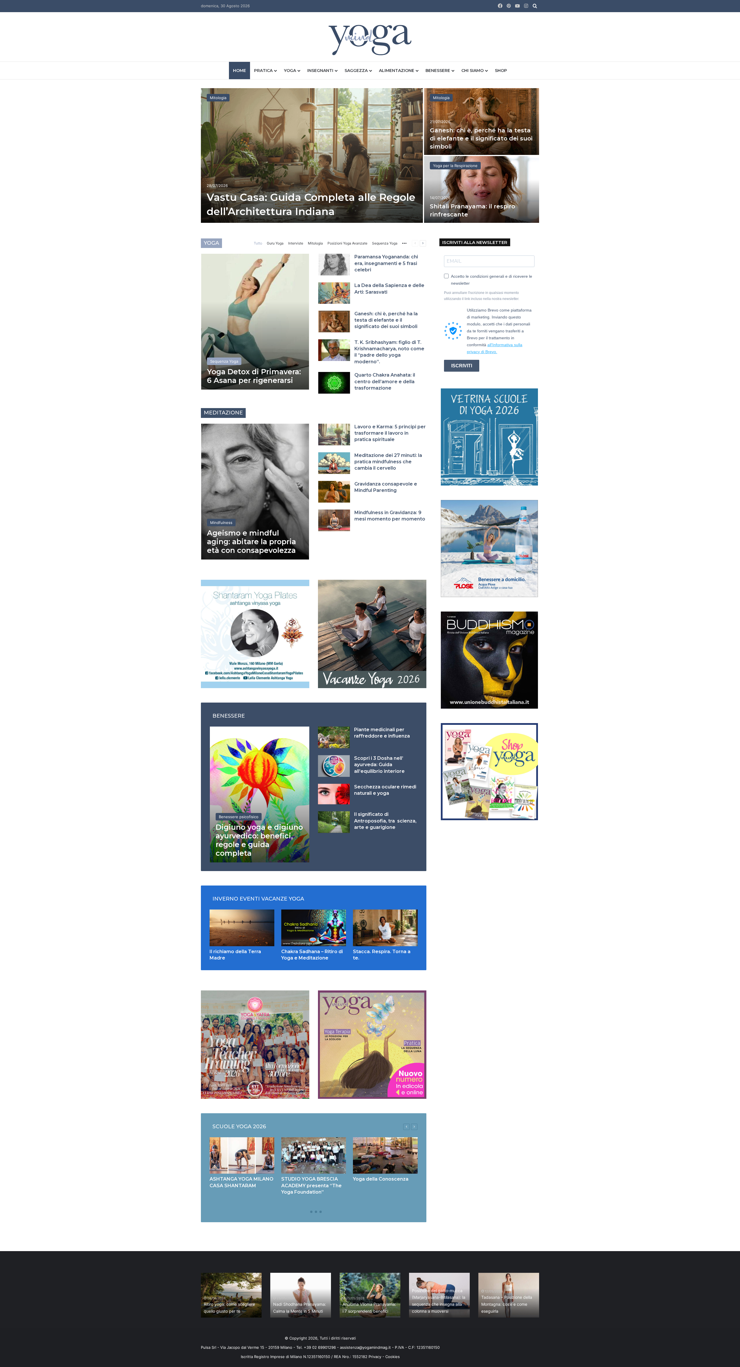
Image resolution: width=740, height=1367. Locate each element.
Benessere (438, 70)
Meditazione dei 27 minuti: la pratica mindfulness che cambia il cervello (388, 462)
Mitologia (218, 97)
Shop (501, 70)
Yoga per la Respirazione (455, 165)
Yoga (290, 70)
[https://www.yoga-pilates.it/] (255, 633)
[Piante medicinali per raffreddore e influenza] (334, 737)
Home (239, 70)
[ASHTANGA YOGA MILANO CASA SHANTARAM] (242, 1155)
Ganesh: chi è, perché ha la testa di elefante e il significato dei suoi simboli (481, 138)
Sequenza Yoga (384, 243)
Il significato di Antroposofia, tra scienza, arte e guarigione (385, 821)
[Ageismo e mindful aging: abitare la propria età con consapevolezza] (255, 492)
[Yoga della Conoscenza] (385, 1155)
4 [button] (320, 1212)
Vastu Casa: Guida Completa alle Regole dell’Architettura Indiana (300, 1304)
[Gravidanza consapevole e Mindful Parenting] (334, 492)
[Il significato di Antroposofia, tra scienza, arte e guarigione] (334, 822)
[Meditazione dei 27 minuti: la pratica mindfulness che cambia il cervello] (334, 463)
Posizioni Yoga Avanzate (347, 243)
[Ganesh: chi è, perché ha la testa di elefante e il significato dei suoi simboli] (481, 121)
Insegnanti (320, 70)
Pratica (263, 70)
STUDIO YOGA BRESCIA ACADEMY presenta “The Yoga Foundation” (311, 1185)
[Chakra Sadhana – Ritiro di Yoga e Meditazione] (313, 928)
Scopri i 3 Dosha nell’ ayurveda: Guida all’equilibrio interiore (379, 764)
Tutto (258, 243)
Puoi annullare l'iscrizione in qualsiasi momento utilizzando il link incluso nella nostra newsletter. (481, 296)
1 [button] (306, 1212)
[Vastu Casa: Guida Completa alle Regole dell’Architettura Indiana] (312, 155)
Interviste (295, 243)
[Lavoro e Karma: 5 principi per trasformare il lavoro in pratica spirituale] (334, 434)
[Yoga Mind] (370, 40)
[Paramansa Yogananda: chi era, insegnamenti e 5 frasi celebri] (334, 264)
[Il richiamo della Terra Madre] (242, 928)
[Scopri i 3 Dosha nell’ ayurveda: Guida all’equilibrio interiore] (334, 766)
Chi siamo (472, 70)
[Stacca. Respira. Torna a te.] (385, 928)
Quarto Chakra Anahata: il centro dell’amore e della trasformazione (384, 381)
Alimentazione (396, 70)
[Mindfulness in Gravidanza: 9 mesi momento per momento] (334, 520)
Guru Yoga (275, 243)
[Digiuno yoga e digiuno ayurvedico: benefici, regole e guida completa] (259, 794)
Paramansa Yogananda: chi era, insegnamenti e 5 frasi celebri (386, 263)
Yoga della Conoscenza (380, 1179)
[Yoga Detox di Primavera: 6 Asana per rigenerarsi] (255, 322)
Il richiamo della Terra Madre (230, 1311)
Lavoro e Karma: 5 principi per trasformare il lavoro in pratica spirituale (390, 433)
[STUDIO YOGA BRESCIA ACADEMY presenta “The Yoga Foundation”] (313, 1155)
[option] (370, 156)
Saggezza (356, 70)
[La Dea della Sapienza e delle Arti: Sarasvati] (334, 292)
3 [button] (316, 1212)
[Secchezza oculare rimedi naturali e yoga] (334, 794)
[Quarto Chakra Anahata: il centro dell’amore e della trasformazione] (334, 383)
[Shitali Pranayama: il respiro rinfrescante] (481, 189)
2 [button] (311, 1212)
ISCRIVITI (461, 365)
